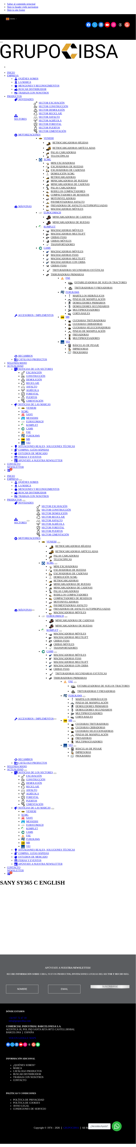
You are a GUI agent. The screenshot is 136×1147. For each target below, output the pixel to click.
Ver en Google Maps (22, 1038)
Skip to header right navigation (22, 6)
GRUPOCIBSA (71, 1127)
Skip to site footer (16, 9)
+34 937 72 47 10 (17, 1017)
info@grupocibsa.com (20, 1020)
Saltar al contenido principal (21, 3)
